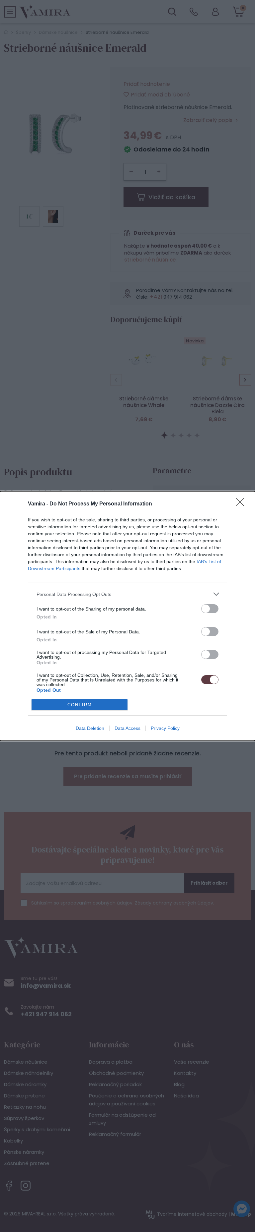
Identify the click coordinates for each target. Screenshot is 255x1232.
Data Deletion (90, 728)
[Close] (242, 504)
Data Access (127, 728)
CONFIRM (79, 704)
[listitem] (127, 594)
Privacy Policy (165, 728)
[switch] (209, 608)
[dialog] (127, 616)
